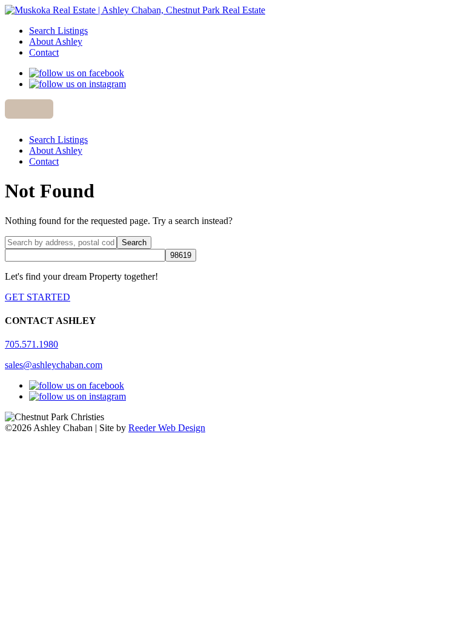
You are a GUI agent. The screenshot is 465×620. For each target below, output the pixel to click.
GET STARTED (37, 297)
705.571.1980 (31, 344)
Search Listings (58, 30)
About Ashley (55, 41)
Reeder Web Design (166, 428)
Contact (44, 52)
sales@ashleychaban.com (53, 365)
